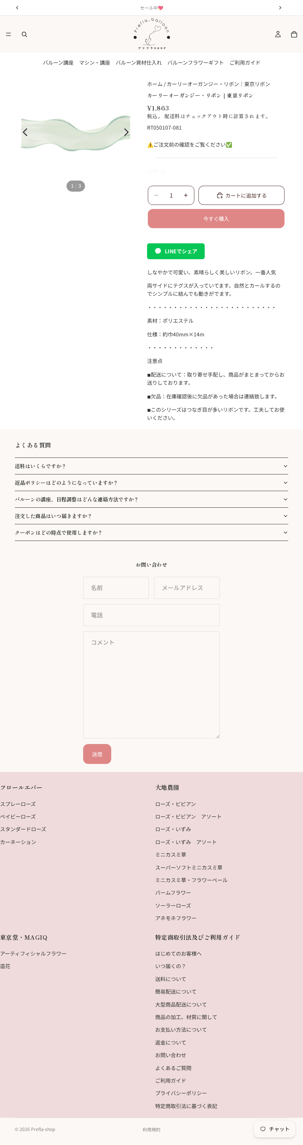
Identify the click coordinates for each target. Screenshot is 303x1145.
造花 (5, 966)
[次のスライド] (128, 133)
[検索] (24, 34)
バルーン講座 (58, 62)
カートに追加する (246, 195)
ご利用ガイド (245, 62)
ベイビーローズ (18, 816)
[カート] (294, 34)
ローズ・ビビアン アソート (188, 816)
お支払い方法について (181, 1029)
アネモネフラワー (176, 918)
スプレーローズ (18, 804)
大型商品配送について (181, 1004)
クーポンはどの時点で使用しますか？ (59, 532)
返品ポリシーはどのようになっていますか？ (66, 482)
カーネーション (18, 842)
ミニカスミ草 (170, 854)
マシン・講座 (94, 62)
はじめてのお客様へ (178, 953)
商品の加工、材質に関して (186, 1017)
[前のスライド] (23, 133)
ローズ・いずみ (173, 829)
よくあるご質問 (173, 1068)
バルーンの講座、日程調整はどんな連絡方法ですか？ (77, 499)
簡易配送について (176, 991)
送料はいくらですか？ (41, 466)
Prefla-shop (43, 1129)
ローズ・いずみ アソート (186, 842)
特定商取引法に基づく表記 (186, 1106)
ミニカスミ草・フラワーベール (191, 880)
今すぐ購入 (216, 218)
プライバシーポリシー (181, 1093)
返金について (170, 1042)
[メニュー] (8, 34)
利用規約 (151, 1129)
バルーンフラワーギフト (195, 62)
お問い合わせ (170, 1055)
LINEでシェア (181, 251)
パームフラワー (173, 893)
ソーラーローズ (173, 905)
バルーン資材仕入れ (139, 62)
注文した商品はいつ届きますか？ (53, 516)
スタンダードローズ (23, 829)
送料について (170, 979)
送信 (97, 754)
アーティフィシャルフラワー (33, 953)
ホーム (155, 84)
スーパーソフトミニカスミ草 (188, 867)
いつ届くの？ (170, 966)
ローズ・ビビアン (175, 804)
